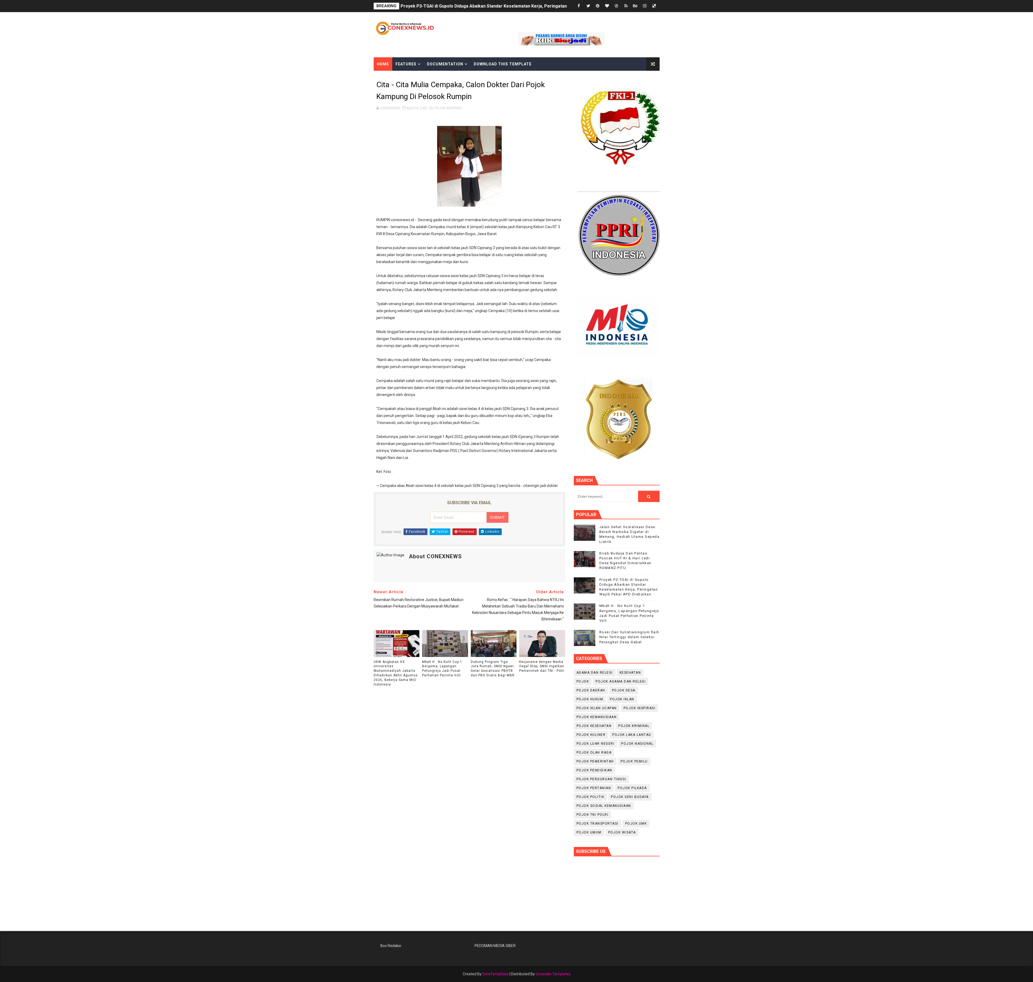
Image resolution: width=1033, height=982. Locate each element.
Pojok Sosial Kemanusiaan (603, 806)
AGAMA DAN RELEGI (594, 672)
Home (383, 64)
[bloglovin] (607, 6)
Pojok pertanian (593, 788)
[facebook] (579, 6)
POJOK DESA (623, 690)
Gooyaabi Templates (553, 974)
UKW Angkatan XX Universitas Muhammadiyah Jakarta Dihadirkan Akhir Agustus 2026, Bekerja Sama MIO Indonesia (396, 673)
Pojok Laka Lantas (631, 735)
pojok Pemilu (634, 761)
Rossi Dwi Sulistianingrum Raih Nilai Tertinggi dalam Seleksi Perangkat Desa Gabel (629, 637)
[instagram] (645, 6)
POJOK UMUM (589, 832)
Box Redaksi (390, 946)
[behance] (635, 6)
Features (405, 64)
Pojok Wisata (622, 832)
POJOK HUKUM (589, 699)
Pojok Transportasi (597, 823)
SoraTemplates (495, 974)
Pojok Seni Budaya (630, 797)
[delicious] (654, 6)
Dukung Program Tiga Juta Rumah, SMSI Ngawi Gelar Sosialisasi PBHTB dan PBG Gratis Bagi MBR (493, 668)
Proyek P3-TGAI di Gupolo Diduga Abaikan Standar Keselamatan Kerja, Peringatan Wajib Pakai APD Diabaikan (511, 6)
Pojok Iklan (622, 699)
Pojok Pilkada (632, 788)
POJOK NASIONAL (637, 744)
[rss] (626, 6)
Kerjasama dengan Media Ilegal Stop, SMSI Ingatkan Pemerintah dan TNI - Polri (541, 666)
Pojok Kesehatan (594, 726)
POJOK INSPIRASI (448, 108)
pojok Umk (636, 823)
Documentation (445, 64)
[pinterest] (598, 6)
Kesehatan (630, 672)
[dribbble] (617, 6)
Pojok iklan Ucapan (596, 708)
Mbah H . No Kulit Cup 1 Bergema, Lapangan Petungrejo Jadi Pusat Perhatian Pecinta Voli (442, 668)
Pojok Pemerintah (595, 761)
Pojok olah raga (594, 752)
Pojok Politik (590, 797)
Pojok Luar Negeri (595, 744)
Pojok (582, 681)
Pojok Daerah (590, 690)
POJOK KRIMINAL (633, 726)
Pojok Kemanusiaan (596, 717)
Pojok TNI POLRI (592, 815)
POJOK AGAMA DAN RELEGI (621, 681)
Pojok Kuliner (591, 735)
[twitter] (588, 6)
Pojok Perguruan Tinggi (601, 779)
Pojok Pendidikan (594, 770)
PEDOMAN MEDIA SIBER (495, 946)
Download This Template (503, 64)
